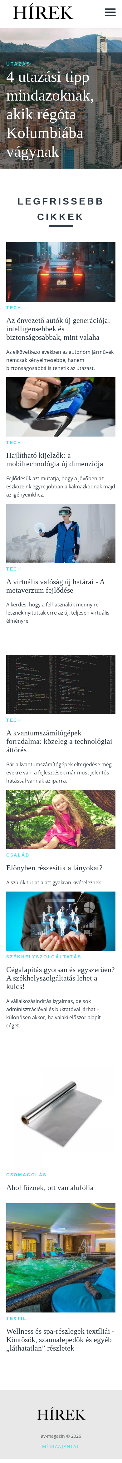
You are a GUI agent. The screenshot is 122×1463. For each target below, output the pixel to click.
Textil (16, 1318)
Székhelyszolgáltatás (43, 956)
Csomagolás (26, 1174)
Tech (14, 307)
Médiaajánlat (61, 1446)
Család (18, 855)
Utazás (18, 64)
